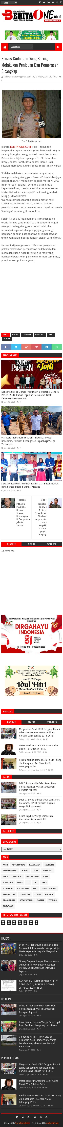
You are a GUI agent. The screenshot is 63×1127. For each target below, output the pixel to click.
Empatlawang (10, 871)
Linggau (17, 877)
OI (28, 882)
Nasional (39, 335)
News (51, 335)
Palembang (23, 888)
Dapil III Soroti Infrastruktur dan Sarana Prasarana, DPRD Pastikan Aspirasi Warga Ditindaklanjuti (39, 803)
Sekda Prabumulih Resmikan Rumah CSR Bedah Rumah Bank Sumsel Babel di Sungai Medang (29, 485)
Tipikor (52, 900)
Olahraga (8, 888)
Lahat (6, 877)
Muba (45, 877)
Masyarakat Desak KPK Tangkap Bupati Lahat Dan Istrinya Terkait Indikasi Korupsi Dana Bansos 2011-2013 (39, 732)
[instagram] (60, 2)
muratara (8, 906)
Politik (49, 894)
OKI (35, 882)
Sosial (7, 339)
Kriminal (27, 335)
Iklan (35, 871)
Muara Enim (32, 877)
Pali (35, 888)
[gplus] (48, 2)
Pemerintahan (48, 888)
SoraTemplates (22, 1123)
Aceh (5, 865)
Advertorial (18, 865)
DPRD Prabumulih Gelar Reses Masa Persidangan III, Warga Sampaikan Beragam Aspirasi (37, 786)
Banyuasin (34, 865)
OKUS (44, 882)
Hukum (15, 335)
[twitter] (44, 2)
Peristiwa (24, 894)
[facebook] (40, 2)
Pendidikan (9, 894)
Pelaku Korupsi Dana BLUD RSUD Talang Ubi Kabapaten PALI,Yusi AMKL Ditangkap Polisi (40, 763)
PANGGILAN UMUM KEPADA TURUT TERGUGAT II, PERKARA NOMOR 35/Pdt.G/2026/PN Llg (38, 984)
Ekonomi (49, 865)
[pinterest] (57, 2)
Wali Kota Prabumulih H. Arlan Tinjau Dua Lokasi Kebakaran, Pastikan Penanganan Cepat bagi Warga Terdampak (28, 441)
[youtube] (53, 2)
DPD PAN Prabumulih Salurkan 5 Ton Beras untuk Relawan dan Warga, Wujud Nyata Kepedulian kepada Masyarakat (39, 948)
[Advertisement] (31, 297)
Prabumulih (9, 900)
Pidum (37, 894)
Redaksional (26, 900)
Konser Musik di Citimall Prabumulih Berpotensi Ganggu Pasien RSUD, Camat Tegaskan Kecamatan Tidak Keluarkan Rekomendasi (30, 395)
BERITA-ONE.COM (20, 146)
